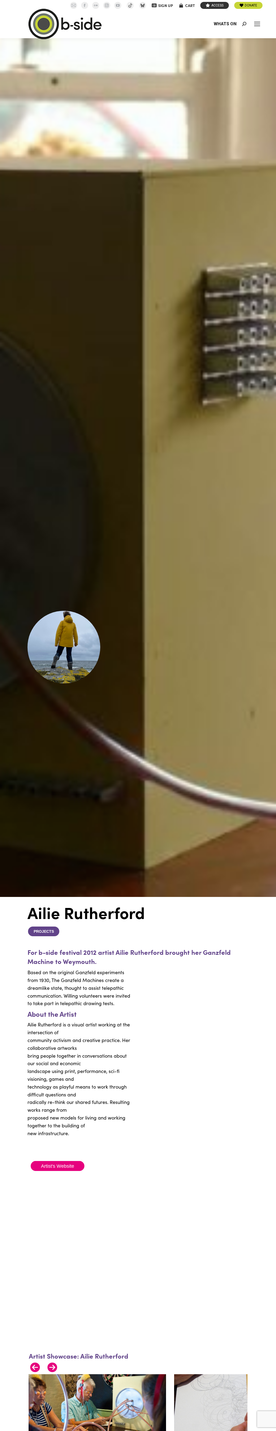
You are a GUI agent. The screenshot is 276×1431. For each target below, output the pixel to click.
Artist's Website (57, 1166)
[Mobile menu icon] (257, 24)
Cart (190, 5)
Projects (44, 931)
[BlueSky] (142, 5)
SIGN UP (165, 5)
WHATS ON (225, 23)
